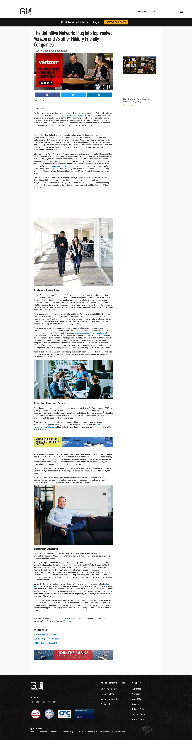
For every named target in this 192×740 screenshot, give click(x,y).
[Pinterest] (49, 702)
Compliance (138, 719)
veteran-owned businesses (55, 166)
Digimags (66, 621)
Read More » (128, 105)
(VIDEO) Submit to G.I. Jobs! (45, 643)
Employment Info (108, 689)
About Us (136, 699)
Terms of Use (138, 714)
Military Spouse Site (109, 699)
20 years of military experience (74, 115)
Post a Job (105, 704)
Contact (136, 694)
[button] (155, 12)
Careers (135, 704)
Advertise (136, 689)
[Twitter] (54, 702)
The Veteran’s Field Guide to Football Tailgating (136, 100)
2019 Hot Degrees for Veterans (46, 639)
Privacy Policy (138, 709)
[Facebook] (37, 702)
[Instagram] (43, 702)
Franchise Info (107, 694)
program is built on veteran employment (91, 333)
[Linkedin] (32, 702)
